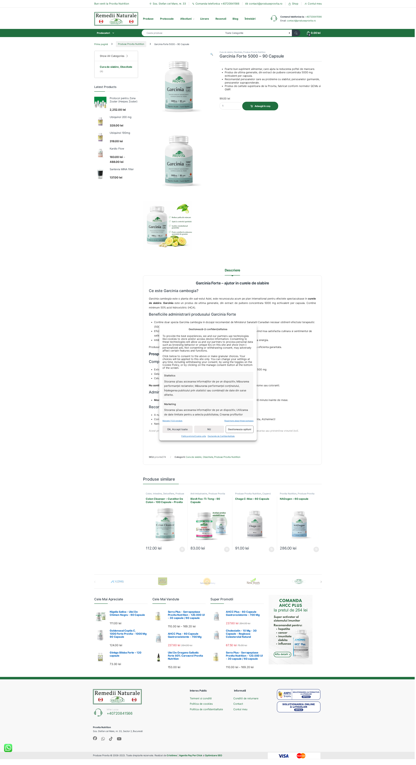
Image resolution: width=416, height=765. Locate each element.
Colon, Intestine (154, 493)
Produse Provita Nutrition (131, 44)
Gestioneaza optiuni (239, 429)
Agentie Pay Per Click (190, 755)
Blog (235, 18)
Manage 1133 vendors (172, 420)
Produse (148, 18)
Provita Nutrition (288, 493)
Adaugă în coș (262, 106)
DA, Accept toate (177, 429)
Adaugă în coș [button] (181, 549)
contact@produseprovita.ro (265, 3)
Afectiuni (186, 18)
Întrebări (250, 18)
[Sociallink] (95, 738)
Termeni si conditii (201, 698)
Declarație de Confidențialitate (221, 436)
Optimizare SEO (213, 755)
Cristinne (172, 755)
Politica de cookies (201, 703)
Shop (295, 3)
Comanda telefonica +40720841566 (217, 3)
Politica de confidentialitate (206, 709)
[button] (211, 54)
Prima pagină (101, 44)
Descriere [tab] (232, 270)
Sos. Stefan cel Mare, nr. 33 (169, 3)
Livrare (204, 18)
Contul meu (315, 3)
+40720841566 (313, 16)
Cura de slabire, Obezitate (231, 52)
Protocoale (167, 18)
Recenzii (220, 18)
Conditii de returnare (245, 698)
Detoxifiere (168, 493)
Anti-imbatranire (198, 493)
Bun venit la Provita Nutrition (111, 3)
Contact (238, 703)
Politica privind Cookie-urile (193, 436)
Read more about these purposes (239, 420)
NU (209, 429)
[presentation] (321, 582)
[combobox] (182, 33)
